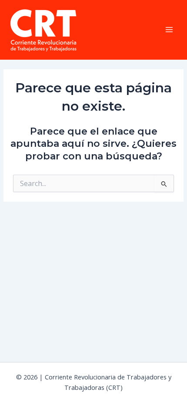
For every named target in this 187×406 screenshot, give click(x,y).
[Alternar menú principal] (169, 29)
